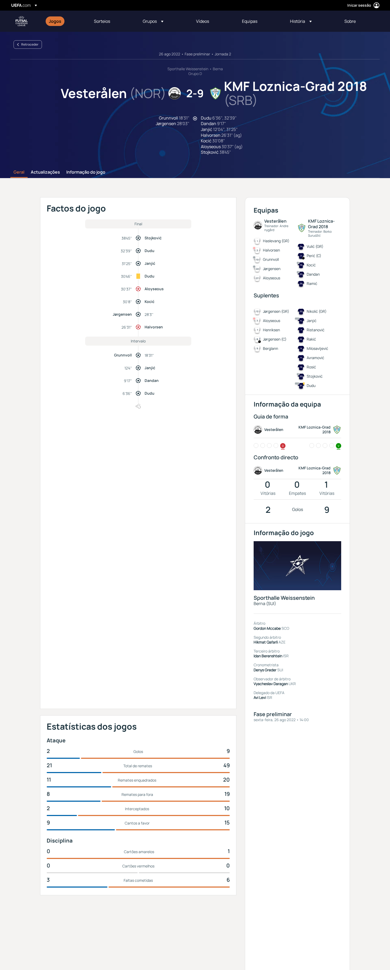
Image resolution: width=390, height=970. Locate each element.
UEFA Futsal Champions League (21, 21)
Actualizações (45, 172)
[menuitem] (64, 21)
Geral (19, 172)
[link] (55, 21)
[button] (153, 21)
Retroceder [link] (29, 44)
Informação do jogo (85, 172)
